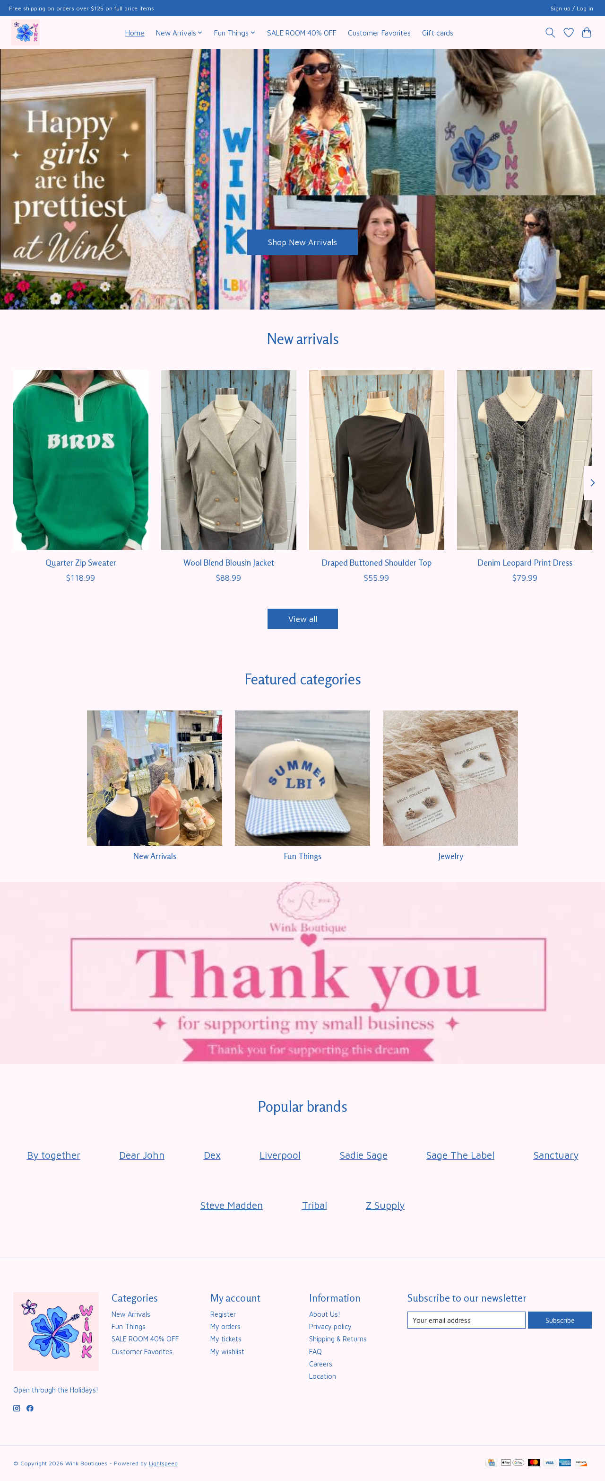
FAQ (315, 1352)
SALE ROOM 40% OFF (302, 32)
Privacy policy (330, 1326)
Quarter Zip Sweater (80, 563)
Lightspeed (163, 1463)
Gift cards (437, 32)
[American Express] (565, 1463)
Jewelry (450, 856)
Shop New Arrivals (302, 242)
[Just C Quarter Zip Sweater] (80, 460)
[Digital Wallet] (512, 1463)
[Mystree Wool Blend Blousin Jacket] (228, 460)
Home (135, 32)
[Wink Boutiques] (25, 32)
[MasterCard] (534, 1463)
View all (302, 619)
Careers (320, 1364)
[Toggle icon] (550, 32)
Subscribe (560, 1320)
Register (223, 1314)
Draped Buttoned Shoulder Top (376, 563)
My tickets (226, 1339)
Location (322, 1376)
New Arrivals (154, 856)
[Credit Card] (491, 1463)
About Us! (324, 1314)
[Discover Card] (581, 1463)
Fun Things (302, 856)
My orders (225, 1326)
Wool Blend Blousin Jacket (228, 563)
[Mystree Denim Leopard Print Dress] (524, 460)
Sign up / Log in (572, 8)
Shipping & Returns (338, 1339)
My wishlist (227, 1352)
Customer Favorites (379, 32)
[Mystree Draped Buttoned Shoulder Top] (376, 460)
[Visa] (550, 1463)
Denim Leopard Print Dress (524, 563)
